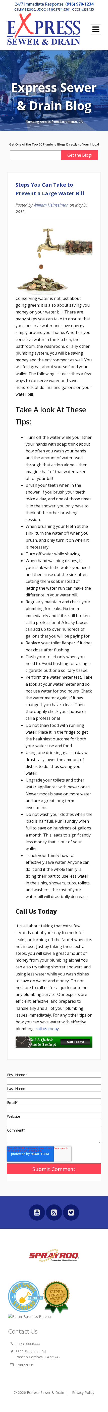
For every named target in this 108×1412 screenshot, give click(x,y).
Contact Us (25, 1365)
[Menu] (96, 29)
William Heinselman (51, 205)
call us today (47, 1028)
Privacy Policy (83, 1392)
